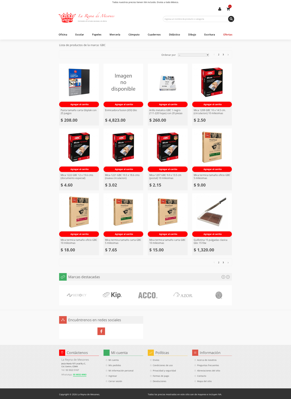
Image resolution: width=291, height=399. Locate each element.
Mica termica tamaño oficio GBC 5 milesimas (212, 176)
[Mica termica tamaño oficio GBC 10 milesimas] (79, 215)
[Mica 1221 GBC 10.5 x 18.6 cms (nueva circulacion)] (123, 150)
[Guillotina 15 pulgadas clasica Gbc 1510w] (212, 215)
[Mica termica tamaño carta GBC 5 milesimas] (123, 215)
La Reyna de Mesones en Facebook (101, 331)
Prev (223, 277)
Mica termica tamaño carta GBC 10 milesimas (167, 241)
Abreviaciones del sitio (208, 370)
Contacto (201, 375)
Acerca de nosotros (207, 360)
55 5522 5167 (72, 370)
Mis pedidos (115, 365)
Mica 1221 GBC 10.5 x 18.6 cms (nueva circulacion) (122, 176)
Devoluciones (159, 381)
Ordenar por (168, 55)
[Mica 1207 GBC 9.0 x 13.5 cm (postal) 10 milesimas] (168, 150)
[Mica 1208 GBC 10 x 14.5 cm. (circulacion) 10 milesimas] (212, 85)
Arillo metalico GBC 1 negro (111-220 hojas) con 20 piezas (165, 112)
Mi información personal (121, 370)
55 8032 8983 (79, 374)
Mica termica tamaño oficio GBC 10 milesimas (79, 241)
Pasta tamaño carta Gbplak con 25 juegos (79, 112)
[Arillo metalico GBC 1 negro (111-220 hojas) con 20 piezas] (168, 85)
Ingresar (113, 375)
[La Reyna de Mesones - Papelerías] (88, 17)
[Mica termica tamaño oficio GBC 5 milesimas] (212, 150)
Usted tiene (230, 6)
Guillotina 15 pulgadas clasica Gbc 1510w (210, 241)
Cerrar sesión (115, 381)
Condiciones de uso (163, 365)
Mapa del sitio (204, 381)
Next (228, 277)
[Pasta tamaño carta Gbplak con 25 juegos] (79, 85)
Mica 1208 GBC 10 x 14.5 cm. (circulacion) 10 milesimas (210, 112)
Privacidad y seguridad (164, 370)
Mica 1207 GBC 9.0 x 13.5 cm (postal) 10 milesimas (165, 176)
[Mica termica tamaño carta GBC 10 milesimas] (168, 215)
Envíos (156, 360)
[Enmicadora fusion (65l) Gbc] (123, 85)
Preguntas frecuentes (208, 365)
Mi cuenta (219, 9)
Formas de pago (161, 375)
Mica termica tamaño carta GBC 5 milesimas (123, 241)
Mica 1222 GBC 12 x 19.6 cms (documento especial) (77, 176)
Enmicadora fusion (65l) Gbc (121, 110)
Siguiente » (228, 55)
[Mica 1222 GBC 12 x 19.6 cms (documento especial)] (79, 150)
